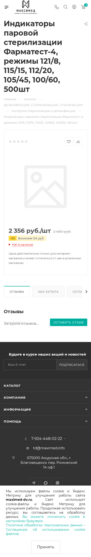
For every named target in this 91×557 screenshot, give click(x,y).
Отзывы (17, 291)
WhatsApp (57, 483)
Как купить (48, 291)
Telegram (34, 483)
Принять (45, 547)
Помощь (12, 421)
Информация (17, 409)
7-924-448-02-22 (46, 439)
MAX (46, 483)
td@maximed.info (49, 448)
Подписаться (71, 365)
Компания (14, 397)
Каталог (12, 385)
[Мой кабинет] (74, 7)
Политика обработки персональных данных (44, 525)
